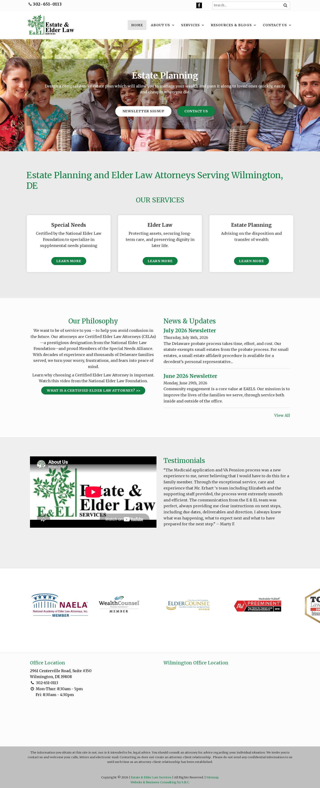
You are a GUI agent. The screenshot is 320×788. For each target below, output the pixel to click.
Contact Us (275, 25)
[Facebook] (199, 5)
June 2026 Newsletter (190, 376)
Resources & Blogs (231, 25)
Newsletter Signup (138, 111)
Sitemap (212, 777)
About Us (160, 25)
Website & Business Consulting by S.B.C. (160, 782)
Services (190, 25)
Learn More (68, 261)
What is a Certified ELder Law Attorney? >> (93, 390)
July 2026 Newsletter (190, 331)
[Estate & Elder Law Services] (50, 25)
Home (137, 25)
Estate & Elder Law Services (151, 777)
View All (282, 415)
